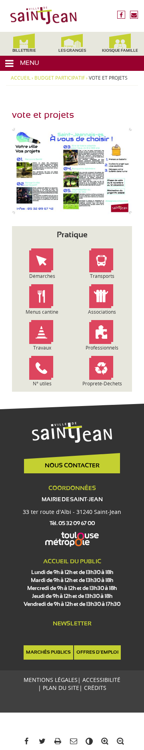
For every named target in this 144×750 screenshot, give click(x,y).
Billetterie (24, 51)
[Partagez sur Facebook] (25, 741)
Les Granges (72, 51)
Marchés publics (48, 652)
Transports (102, 276)
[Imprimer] (56, 741)
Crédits (95, 687)
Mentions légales (51, 680)
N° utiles (42, 383)
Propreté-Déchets (102, 383)
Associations (102, 312)
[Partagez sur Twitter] (40, 741)
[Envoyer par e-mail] (71, 741)
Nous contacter (72, 466)
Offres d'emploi (97, 652)
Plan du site (61, 687)
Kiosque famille (120, 51)
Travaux (42, 347)
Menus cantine (42, 312)
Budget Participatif (59, 78)
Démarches (42, 276)
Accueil (20, 78)
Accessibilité (101, 680)
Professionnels (102, 347)
